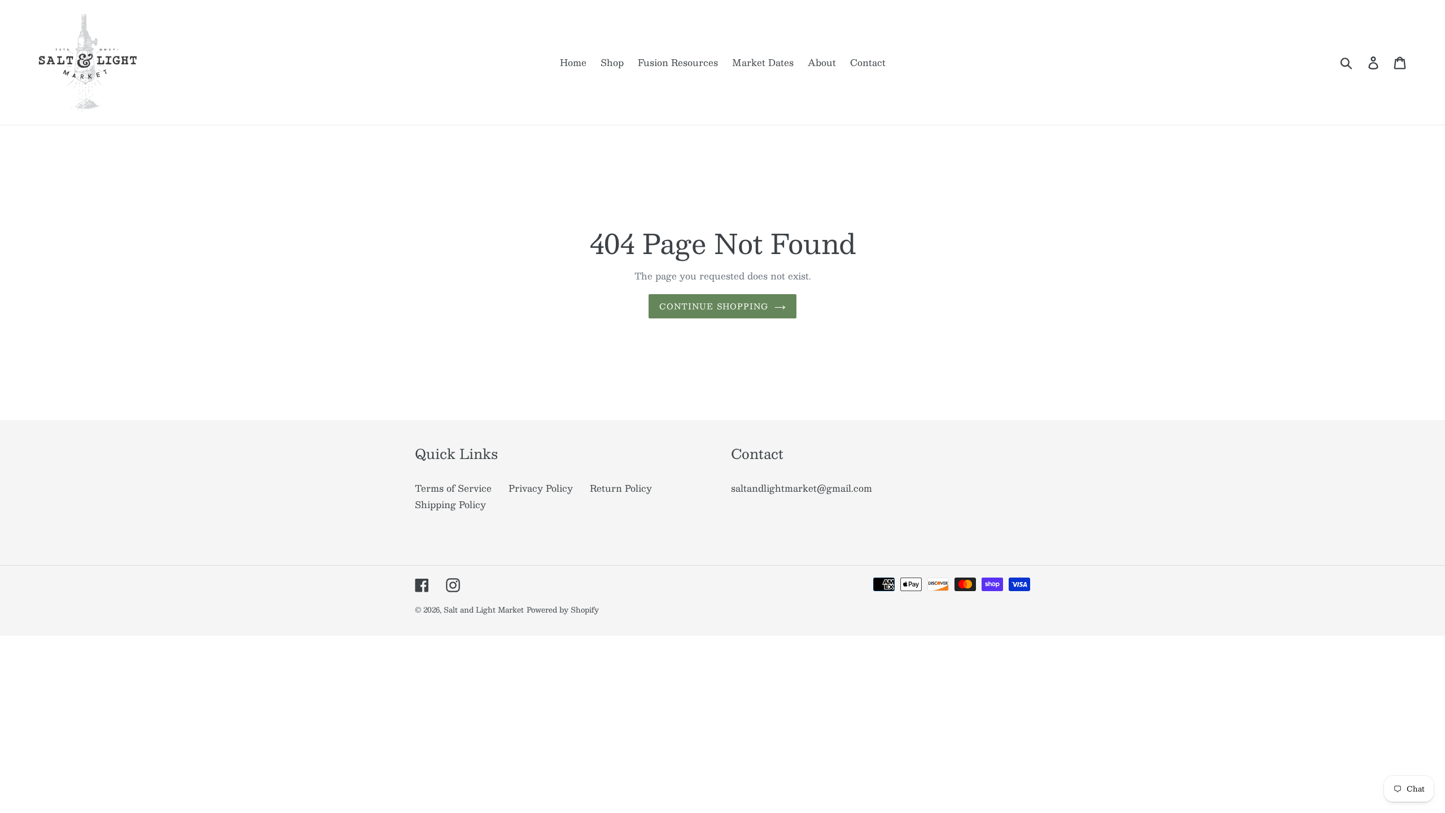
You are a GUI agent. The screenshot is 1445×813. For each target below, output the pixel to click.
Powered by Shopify (563, 610)
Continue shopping (713, 306)
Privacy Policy (541, 488)
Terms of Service (453, 488)
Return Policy (621, 488)
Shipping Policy (450, 504)
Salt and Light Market (484, 610)
